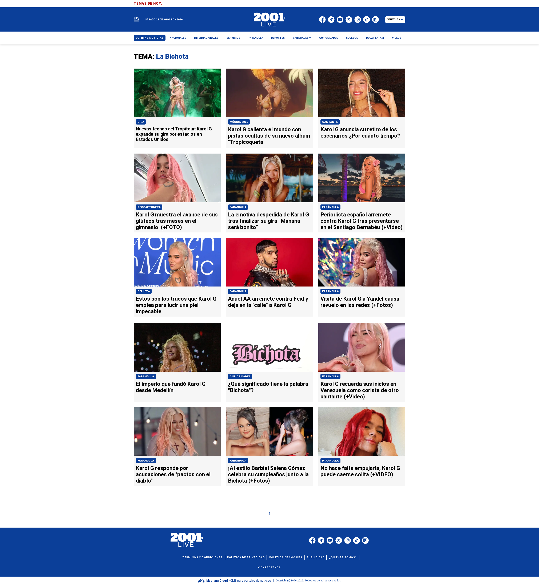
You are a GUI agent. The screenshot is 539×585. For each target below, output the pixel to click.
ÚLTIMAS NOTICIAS (150, 37)
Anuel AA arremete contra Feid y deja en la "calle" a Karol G (268, 302)
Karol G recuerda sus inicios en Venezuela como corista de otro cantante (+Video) (359, 390)
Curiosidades (240, 376)
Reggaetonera (149, 207)
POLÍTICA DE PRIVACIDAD (246, 557)
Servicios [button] (233, 37)
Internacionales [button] (206, 37)
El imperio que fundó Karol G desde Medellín (170, 387)
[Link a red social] (312, 540)
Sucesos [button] (352, 37)
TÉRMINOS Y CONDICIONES (202, 557)
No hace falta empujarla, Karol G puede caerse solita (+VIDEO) (360, 471)
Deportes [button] (278, 37)
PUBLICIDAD (315, 557)
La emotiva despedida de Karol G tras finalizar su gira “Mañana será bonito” (268, 220)
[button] (136, 19)
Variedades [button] (300, 37)
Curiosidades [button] (328, 37)
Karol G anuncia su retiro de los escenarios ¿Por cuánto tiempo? (360, 132)
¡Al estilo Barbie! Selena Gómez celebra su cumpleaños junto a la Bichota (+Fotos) (268, 474)
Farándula (238, 207)
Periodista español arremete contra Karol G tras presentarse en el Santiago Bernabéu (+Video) (361, 220)
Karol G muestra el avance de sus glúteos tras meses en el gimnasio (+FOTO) (177, 220)
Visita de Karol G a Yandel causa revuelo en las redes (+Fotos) (359, 302)
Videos (396, 37)
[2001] (269, 19)
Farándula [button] (255, 37)
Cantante (330, 121)
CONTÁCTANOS (269, 567)
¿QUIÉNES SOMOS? (343, 557)
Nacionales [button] (178, 37)
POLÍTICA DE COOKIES (285, 557)
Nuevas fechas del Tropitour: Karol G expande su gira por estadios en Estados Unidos (174, 134)
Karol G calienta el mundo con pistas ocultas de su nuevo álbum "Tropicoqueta (269, 135)
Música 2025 (239, 121)
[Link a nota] (177, 93)
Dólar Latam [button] (375, 37)
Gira (140, 121)
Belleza (143, 291)
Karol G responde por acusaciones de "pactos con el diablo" (173, 474)
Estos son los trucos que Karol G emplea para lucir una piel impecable (176, 305)
